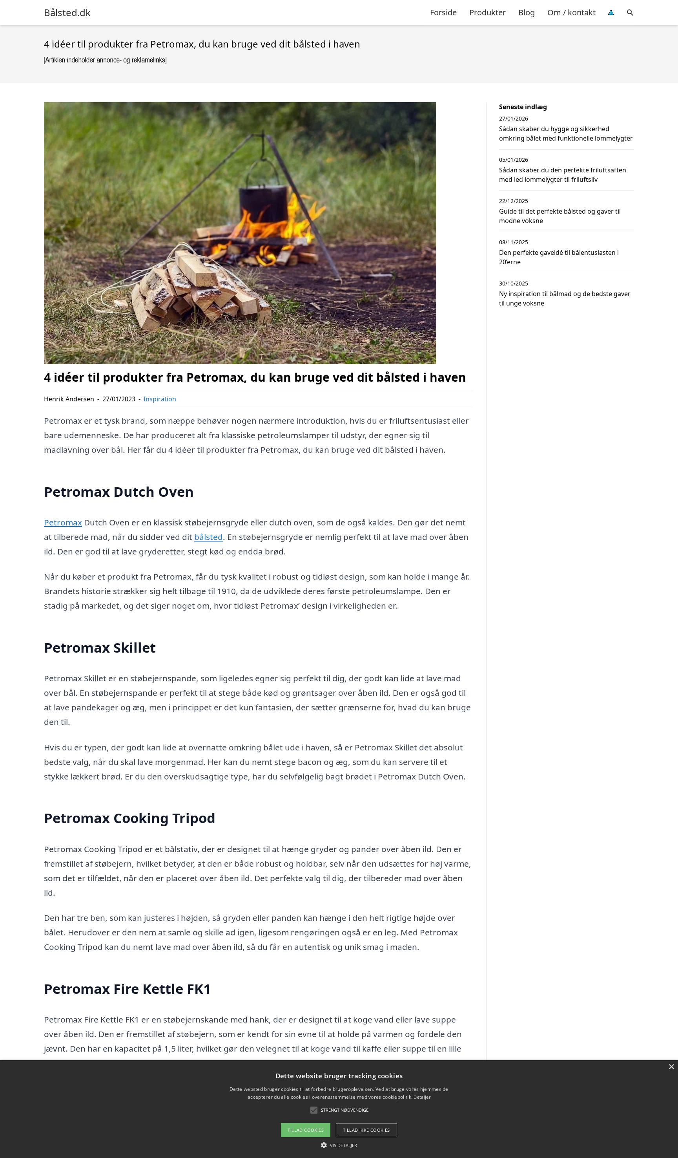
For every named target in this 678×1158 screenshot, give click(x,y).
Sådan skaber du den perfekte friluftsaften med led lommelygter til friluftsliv (562, 175)
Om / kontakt (571, 12)
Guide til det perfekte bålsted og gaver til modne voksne (560, 216)
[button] (339, 1145)
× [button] (671, 1067)
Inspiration (160, 399)
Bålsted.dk (67, 12)
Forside (443, 12)
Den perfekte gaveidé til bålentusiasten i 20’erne (559, 257)
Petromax (63, 522)
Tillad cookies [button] (306, 1130)
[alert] (339, 1109)
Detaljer (422, 1097)
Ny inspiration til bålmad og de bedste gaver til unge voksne (565, 298)
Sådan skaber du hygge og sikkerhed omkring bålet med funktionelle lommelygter (566, 133)
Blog (526, 12)
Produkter (487, 12)
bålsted (208, 536)
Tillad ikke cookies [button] (366, 1130)
